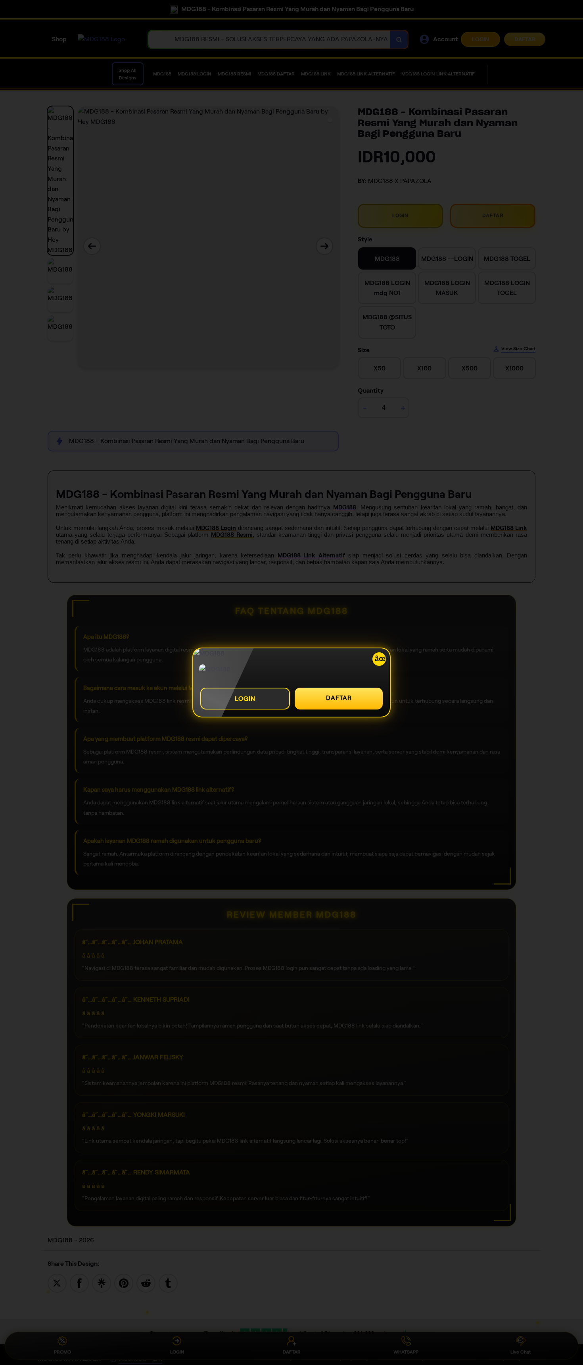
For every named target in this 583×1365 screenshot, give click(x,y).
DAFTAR (339, 697)
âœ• (380, 659)
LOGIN (245, 698)
